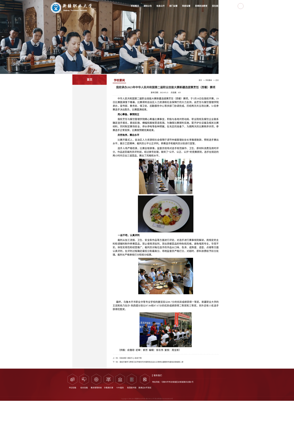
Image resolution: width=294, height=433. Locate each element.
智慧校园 (229, 6)
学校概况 (135, 6)
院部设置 (186, 6)
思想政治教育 (201, 6)
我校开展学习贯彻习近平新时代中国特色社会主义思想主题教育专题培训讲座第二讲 (151, 362)
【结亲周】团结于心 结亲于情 (131, 358)
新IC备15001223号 (148, 399)
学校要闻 (208, 80)
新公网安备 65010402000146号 (164, 399)
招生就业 (216, 6)
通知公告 (148, 6)
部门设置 (173, 6)
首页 (200, 80)
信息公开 (160, 6)
